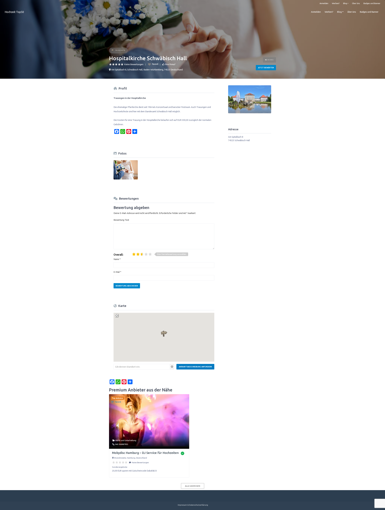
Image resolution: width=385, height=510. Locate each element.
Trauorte (120, 50)
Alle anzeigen (192, 486)
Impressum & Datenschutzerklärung (193, 505)
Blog (345, 3)
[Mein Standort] (172, 367)
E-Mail (117, 272)
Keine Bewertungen (133, 64)
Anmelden (324, 3)
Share (270, 60)
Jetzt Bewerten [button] (266, 68)
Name (117, 259)
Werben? (336, 3)
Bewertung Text (121, 220)
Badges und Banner (371, 3)
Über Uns (356, 3)
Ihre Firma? (170, 64)
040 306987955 (121, 444)
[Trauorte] (112, 50)
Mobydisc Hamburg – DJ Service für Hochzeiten (145, 452)
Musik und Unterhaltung (125, 440)
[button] (164, 333)
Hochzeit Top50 (14, 11)
